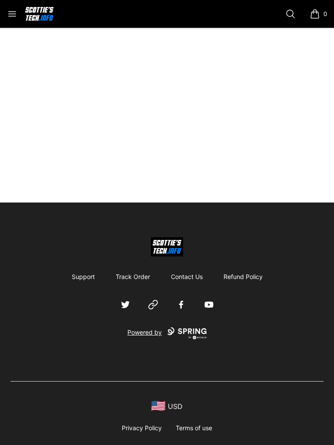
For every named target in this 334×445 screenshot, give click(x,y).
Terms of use (194, 428)
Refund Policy (243, 276)
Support (83, 276)
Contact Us (187, 276)
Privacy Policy (142, 428)
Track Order (133, 276)
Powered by (144, 332)
